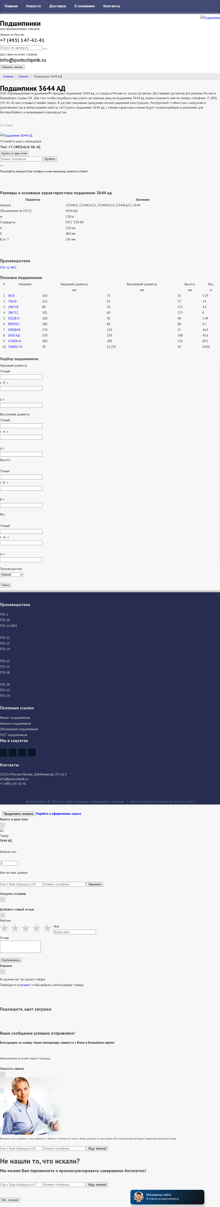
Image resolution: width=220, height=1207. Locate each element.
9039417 (14, 324)
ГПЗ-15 (5, 661)
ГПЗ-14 (5, 649)
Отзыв (4, 938)
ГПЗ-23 (5, 690)
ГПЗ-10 (5, 620)
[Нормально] (26, 928)
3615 (11, 295)
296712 (13, 312)
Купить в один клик (14, 153)
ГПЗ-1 (4, 614)
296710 (13, 307)
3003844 (14, 330)
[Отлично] (48, 928)
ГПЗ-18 (5, 672)
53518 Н (13, 318)
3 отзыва (7, 125)
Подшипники (20, 23)
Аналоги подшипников (15, 723)
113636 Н (14, 341)
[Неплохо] (16, 928)
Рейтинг (5, 920)
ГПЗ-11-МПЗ (8, 626)
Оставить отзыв (28, 125)
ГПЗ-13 (5, 643)
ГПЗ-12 (5, 638)
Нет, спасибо (10, 1200)
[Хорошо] (37, 928)
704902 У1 (15, 347)
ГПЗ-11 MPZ (8, 267)
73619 (12, 301)
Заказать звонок (12, 67)
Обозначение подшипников (19, 729)
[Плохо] (5, 928)
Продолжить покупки (18, 813)
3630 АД (14, 335)
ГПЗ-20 (5, 684)
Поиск (5, 585)
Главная (11, 5)
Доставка (57, 5)
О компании (84, 5)
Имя (56, 926)
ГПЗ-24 (5, 696)
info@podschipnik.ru (23, 60)
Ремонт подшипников (15, 718)
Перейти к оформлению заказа (58, 814)
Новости (33, 5)
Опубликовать (11, 960)
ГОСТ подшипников (13, 735)
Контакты (111, 5)
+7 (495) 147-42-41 (22, 40)
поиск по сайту (184, 802)
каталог (24, 985)
